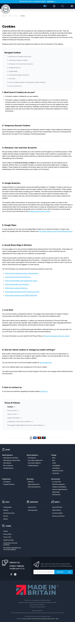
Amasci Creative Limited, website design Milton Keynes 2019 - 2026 (40, 618)
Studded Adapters (33, 465)
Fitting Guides (7, 507)
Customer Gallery (57, 513)
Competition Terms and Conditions (19, 421)
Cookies (10, 407)
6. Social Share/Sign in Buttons (18, 75)
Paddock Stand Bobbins (59, 487)
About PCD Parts (57, 507)
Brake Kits (31, 482)
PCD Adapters (32, 458)
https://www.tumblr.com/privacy (16, 288)
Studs (54, 463)
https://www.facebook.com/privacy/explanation (21, 273)
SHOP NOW (50, 1)
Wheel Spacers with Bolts (10, 458)
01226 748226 (17, 566)
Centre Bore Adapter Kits (35, 460)
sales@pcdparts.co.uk (17, 568)
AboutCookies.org (46, 362)
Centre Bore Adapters (34, 463)
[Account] (54, 6)
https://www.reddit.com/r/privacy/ (17, 284)
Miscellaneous (56, 494)
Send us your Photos (58, 516)
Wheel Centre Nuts (57, 471)
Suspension (6, 479)
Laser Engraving (32, 510)
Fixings (53, 455)
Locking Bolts (56, 465)
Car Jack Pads (56, 482)
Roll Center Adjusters (58, 484)
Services (34, 502)
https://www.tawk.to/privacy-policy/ (57, 336)
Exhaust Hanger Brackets (59, 489)
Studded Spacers (8, 468)
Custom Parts (32, 507)
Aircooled (30, 479)
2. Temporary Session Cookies (17, 60)
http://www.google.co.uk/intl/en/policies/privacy (56, 231)
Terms (8, 526)
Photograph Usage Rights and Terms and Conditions (25, 425)
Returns (5, 516)
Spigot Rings (56, 492)
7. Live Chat (11, 79)
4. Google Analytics (14, 68)
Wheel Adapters (32, 455)
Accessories (55, 479)
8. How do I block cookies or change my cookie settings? (26, 82)
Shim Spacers (7, 463)
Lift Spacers (7, 482)
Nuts (53, 460)
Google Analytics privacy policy (39, 211)
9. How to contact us (14, 86)
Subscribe (60, 572)
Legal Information (13, 418)
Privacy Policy (12, 410)
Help (7, 502)
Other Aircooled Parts (34, 487)
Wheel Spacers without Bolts (11, 460)
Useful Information (9, 513)
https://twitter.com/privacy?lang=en (18, 277)
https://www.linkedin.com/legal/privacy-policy (21, 281)
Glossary (5, 510)
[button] (62, 6)
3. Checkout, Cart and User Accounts (20, 64)
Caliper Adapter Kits (34, 484)
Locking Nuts (56, 468)
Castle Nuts (55, 473)
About (57, 502)
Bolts (53, 458)
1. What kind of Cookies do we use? (19, 56)
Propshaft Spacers (9, 484)
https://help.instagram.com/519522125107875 (21, 295)
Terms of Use (11, 414)
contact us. (44, 391)
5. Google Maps (12, 71)
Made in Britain (56, 510)
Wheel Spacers (7, 455)
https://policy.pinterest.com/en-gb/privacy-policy (22, 292)
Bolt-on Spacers (8, 465)
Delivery (5, 519)
